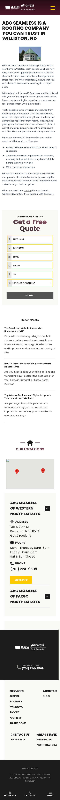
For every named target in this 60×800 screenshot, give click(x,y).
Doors (14, 712)
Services (17, 691)
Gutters (16, 717)
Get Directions (20, 536)
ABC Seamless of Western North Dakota (25, 508)
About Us (50, 691)
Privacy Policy (30, 768)
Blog (46, 696)
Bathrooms (18, 723)
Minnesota (44, 739)
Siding (14, 696)
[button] (17, 472)
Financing (18, 739)
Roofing (16, 701)
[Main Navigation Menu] (53, 8)
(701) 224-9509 (23, 569)
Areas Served (47, 735)
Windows (16, 707)
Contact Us (20, 735)
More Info (21, 580)
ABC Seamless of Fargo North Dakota (25, 596)
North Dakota (47, 745)
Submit (30, 295)
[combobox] (30, 283)
